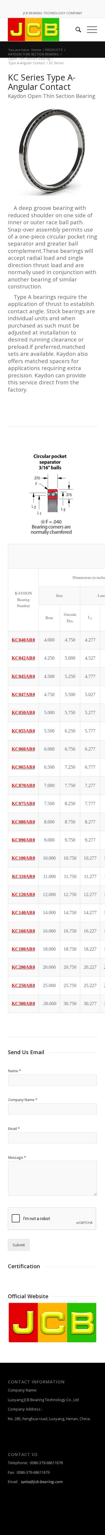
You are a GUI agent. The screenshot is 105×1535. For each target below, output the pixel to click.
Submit (19, 1244)
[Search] (75, 29)
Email (14, 1128)
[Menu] (89, 29)
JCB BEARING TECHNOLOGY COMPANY (52, 13)
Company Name (22, 1099)
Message (17, 1157)
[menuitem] (75, 29)
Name (14, 1070)
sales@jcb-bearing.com (41, 1481)
